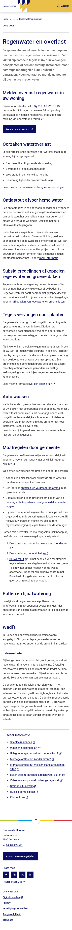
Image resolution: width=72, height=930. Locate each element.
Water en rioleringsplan (25, 747)
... (14, 19)
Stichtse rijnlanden (22, 742)
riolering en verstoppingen (49, 187)
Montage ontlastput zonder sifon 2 (32, 759)
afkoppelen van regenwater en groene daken (39, 301)
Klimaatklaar (19, 797)
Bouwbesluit (18, 559)
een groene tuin (44, 383)
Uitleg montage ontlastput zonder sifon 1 (36, 753)
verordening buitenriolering (30, 553)
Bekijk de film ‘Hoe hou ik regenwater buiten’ (37, 774)
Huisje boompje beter (24, 791)
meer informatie (48, 258)
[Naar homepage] (28, 6)
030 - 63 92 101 (47, 106)
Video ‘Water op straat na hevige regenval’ (36, 780)
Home (5, 19)
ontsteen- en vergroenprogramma (40, 488)
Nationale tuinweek (23, 786)
